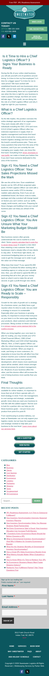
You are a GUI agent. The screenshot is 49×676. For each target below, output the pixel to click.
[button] (24, 44)
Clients (9, 470)
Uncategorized (12, 491)
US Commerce (12, 494)
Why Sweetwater (16, 651)
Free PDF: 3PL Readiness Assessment (24, 2)
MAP (24, 638)
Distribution (10, 476)
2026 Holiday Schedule (19, 657)
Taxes (8, 489)
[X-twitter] (9, 36)
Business (9, 468)
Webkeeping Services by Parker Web (29, 666)
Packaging (10, 483)
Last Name (8, 596)
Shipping (9, 486)
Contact (37, 657)
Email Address (10, 607)
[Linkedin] (14, 36)
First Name (8, 585)
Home (11, 646)
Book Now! (35, 646)
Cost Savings (11, 473)
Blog (8, 465)
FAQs (29, 651)
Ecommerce (11, 478)
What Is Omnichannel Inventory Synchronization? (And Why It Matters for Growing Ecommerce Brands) (25, 541)
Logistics (9, 481)
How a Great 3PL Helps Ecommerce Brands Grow (26, 552)
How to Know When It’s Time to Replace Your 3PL (26, 560)
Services (22, 646)
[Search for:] (16, 501)
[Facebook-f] (3, 36)
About (38, 651)
